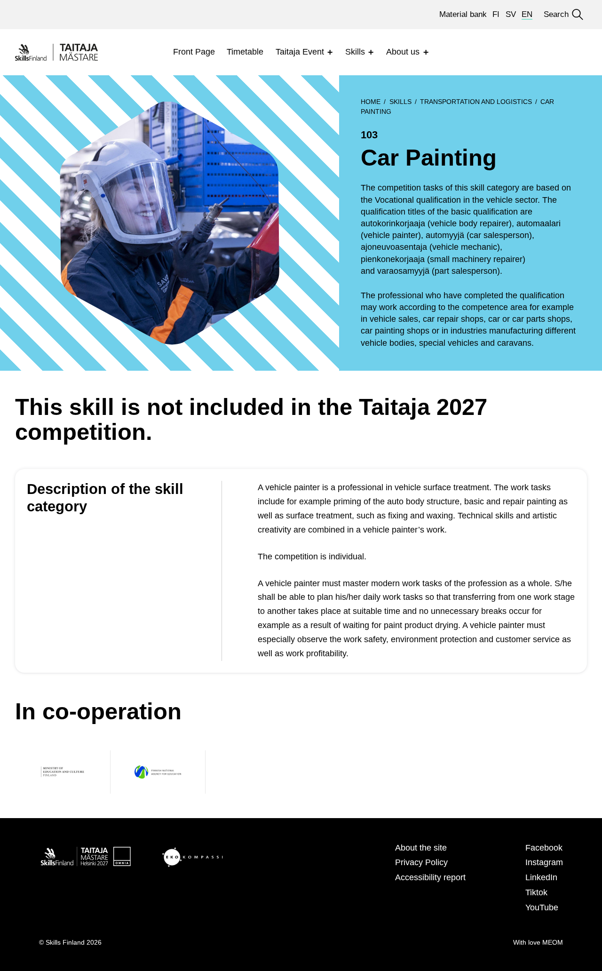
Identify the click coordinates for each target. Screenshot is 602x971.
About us (403, 51)
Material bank (463, 14)
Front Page (194, 51)
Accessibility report (430, 877)
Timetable (245, 51)
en (527, 14)
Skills (355, 51)
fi (495, 14)
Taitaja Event (300, 51)
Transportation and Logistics (476, 101)
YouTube (541, 907)
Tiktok (536, 892)
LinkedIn (541, 877)
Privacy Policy (421, 862)
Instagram (544, 862)
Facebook (543, 847)
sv (511, 14)
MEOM (552, 942)
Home (370, 101)
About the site (421, 847)
